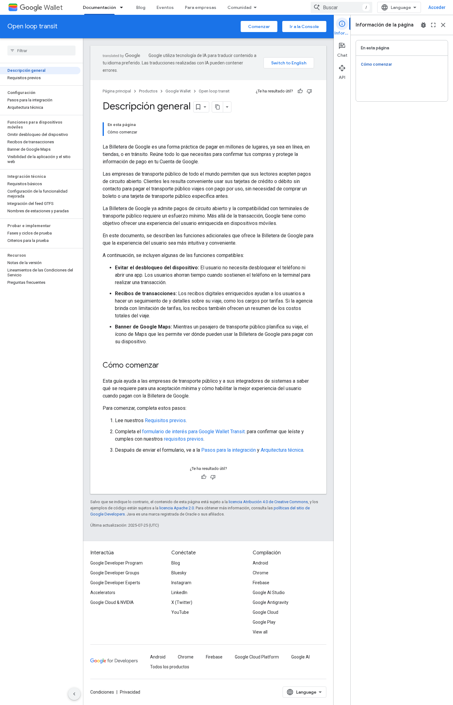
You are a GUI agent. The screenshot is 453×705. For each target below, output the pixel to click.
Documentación (99, 7)
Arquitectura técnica (282, 450)
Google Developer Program (116, 562)
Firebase (261, 582)
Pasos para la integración (228, 450)
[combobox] (341, 7)
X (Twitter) (181, 602)
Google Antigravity (270, 602)
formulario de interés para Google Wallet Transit (193, 431)
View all (260, 632)
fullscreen (433, 25)
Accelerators (102, 592)
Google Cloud (265, 612)
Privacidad (130, 692)
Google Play (264, 622)
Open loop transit (32, 26)
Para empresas (200, 7)
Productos (148, 91)
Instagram (181, 582)
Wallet (53, 7)
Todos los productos (169, 666)
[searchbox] (41, 50)
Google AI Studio (269, 592)
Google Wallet (178, 91)
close (443, 25)
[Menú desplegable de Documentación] (123, 7)
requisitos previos (183, 439)
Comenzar (259, 26)
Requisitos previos (165, 420)
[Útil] (300, 91)
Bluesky (178, 572)
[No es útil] (309, 91)
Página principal (117, 91)
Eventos (165, 7)
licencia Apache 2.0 (176, 508)
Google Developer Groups (114, 572)
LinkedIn (179, 592)
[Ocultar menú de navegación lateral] (74, 694)
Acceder (437, 7)
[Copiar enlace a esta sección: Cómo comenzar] (165, 365)
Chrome (260, 572)
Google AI (300, 656)
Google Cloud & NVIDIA (112, 602)
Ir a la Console (304, 26)
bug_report (423, 25)
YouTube (180, 612)
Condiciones (102, 692)
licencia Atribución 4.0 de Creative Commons (268, 501)
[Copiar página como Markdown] (217, 107)
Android (260, 562)
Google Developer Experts (115, 582)
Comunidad (239, 7)
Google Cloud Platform (257, 656)
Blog (140, 7)
